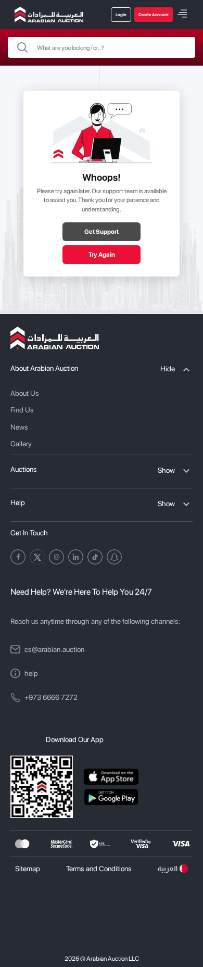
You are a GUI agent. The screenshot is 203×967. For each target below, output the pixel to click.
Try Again (101, 254)
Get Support (101, 231)
